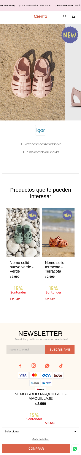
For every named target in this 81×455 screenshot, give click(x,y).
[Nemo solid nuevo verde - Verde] (23, 232)
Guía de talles (40, 439)
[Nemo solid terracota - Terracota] (58, 232)
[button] (66, 259)
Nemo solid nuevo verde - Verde (21, 267)
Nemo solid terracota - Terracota (54, 267)
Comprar (36, 448)
